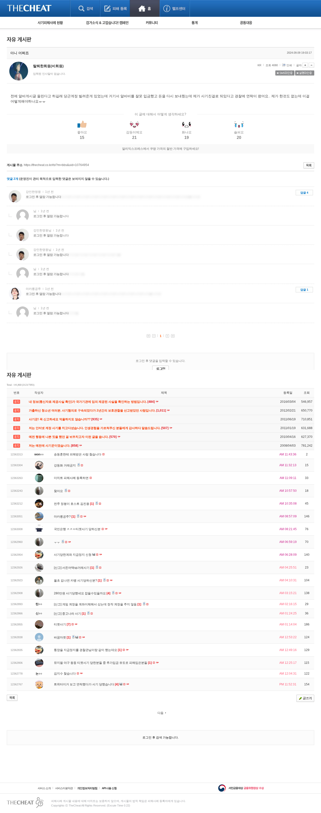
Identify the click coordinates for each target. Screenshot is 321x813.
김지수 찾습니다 (65, 673)
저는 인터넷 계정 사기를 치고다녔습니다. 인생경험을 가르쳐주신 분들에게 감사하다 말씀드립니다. (99, 428)
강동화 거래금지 (65, 465)
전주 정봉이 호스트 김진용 (74, 504)
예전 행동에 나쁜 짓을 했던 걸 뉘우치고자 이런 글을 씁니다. (73, 437)
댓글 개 (12, 179)
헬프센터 (175, 8)
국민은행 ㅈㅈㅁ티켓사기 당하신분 (77, 529)
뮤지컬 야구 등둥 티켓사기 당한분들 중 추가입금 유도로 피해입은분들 (103, 663)
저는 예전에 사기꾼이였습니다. (54, 445)
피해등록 (115, 8)
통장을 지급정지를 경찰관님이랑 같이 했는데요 (88, 650)
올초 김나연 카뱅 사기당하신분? (78, 580)
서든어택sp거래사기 (78, 568)
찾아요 (59, 491)
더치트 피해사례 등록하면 (71, 478)
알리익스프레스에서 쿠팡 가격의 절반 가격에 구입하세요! (160, 148)
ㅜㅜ (57, 542)
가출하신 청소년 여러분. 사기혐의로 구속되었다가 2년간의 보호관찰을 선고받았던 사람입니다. (98, 410)
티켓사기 (62, 624)
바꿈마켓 (62, 637)
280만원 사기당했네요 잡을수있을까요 (82, 593)
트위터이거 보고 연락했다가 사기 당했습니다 (86, 684)
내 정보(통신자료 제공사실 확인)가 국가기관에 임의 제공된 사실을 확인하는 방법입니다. (92, 401)
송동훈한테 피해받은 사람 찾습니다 (78, 454)
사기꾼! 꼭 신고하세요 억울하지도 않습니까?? (64, 419)
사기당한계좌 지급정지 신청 (73, 554)
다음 (160, 713)
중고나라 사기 (74, 613)
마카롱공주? (64, 516)
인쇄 (289, 65)
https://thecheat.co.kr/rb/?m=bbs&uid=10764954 (56, 165)
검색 (85, 8)
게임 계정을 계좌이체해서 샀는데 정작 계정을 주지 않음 (101, 604)
